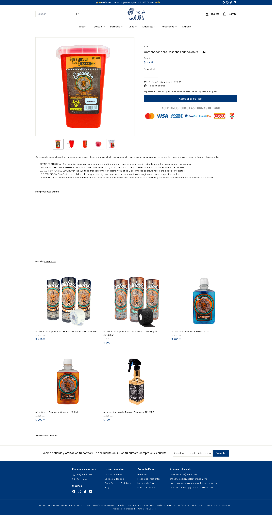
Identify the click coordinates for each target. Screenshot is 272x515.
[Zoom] (85, 87)
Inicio (147, 46)
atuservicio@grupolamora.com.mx (188, 478)
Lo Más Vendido (113, 474)
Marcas (186, 26)
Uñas (131, 26)
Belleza (98, 26)
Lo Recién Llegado (114, 478)
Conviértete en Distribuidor (119, 483)
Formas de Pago (146, 483)
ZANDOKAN (50, 261)
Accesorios (168, 26)
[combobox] (58, 14)
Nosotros (142, 474)
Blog (107, 487)
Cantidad (149, 69)
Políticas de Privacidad (123, 508)
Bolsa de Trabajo (146, 487)
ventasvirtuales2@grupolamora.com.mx (191, 487)
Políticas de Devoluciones (190, 505)
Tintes (82, 26)
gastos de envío (174, 92)
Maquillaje (148, 26)
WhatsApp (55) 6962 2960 (184, 474)
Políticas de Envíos (166, 505)
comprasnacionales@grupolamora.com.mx (193, 483)
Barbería (115, 26)
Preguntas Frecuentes (149, 478)
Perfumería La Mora (147, 508)
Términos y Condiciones (218, 505)
